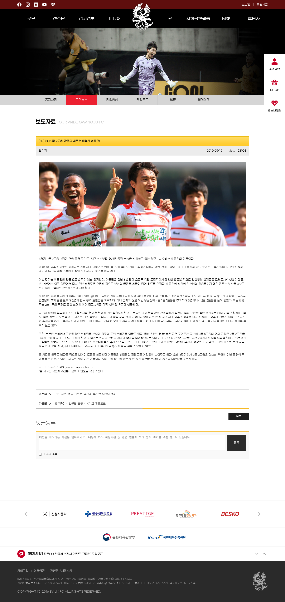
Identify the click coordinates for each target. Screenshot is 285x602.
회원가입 (262, 4)
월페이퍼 (203, 99)
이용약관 (39, 570)
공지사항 (51, 99)
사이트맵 (22, 570)
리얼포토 (142, 99)
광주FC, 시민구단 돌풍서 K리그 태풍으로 (80, 403)
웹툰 (173, 99)
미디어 (115, 18)
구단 (31, 18)
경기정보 (87, 18)
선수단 (59, 18)
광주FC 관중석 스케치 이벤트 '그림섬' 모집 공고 (73, 554)
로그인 (246, 4)
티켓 (226, 18)
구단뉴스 (81, 99)
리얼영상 (112, 99)
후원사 (254, 18)
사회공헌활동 (198, 18)
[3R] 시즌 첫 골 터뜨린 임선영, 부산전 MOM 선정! (85, 394)
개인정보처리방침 (61, 570)
